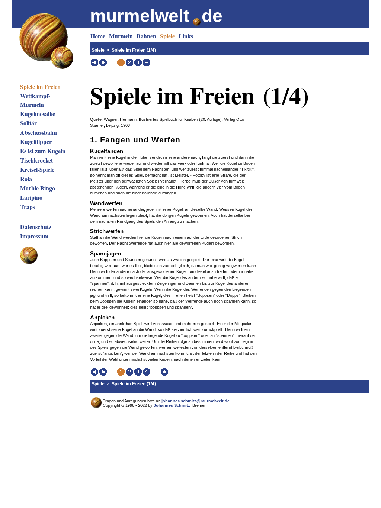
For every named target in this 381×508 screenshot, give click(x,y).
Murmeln (121, 36)
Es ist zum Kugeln (42, 151)
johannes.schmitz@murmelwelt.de (195, 401)
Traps (27, 206)
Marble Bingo (37, 188)
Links (186, 36)
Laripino (31, 197)
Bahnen (146, 36)
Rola (26, 178)
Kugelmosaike (37, 113)
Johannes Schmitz (172, 405)
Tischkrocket (36, 160)
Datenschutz (35, 226)
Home (97, 36)
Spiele (167, 36)
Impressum (34, 236)
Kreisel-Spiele (37, 169)
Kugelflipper (36, 141)
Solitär (28, 123)
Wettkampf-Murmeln (35, 100)
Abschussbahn (38, 132)
